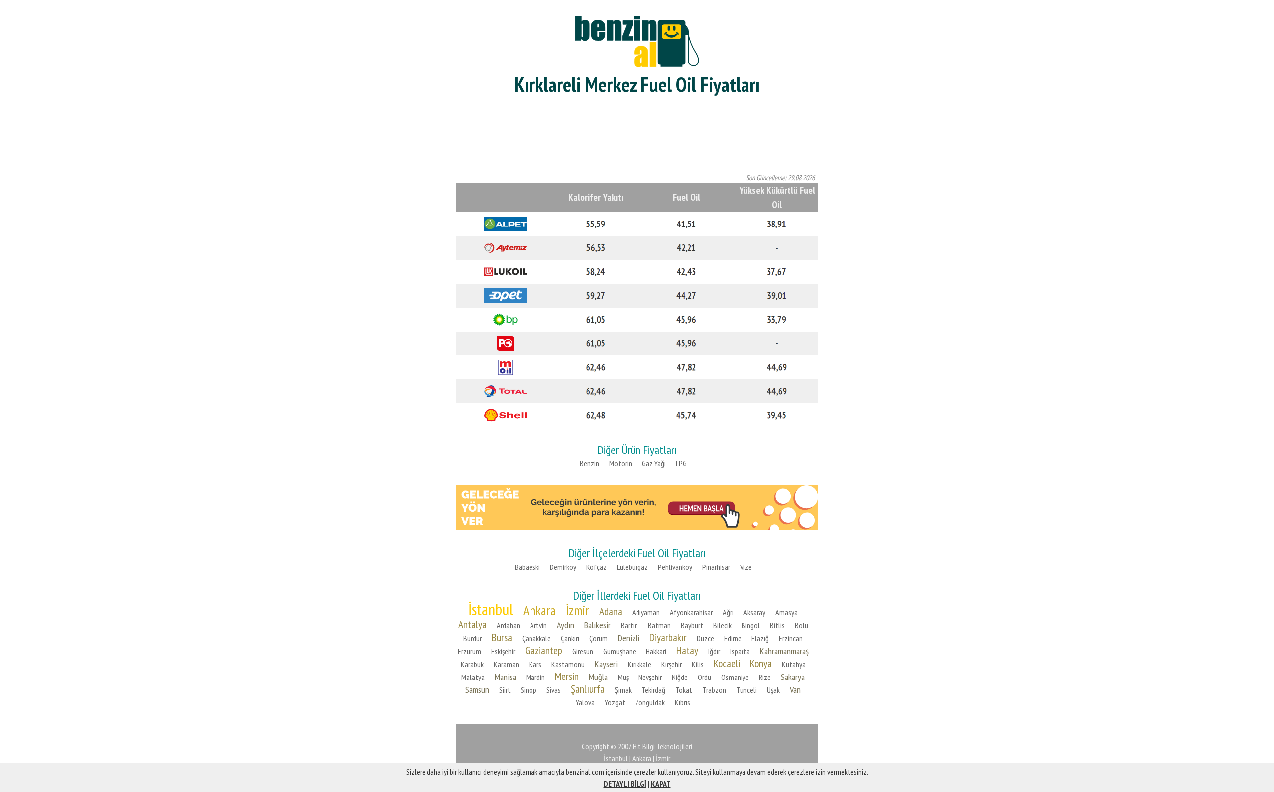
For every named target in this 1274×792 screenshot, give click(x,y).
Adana (610, 611)
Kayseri (606, 664)
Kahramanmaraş (784, 651)
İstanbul (490, 609)
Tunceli (746, 690)
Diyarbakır (668, 637)
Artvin (538, 625)
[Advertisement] (637, 134)
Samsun (477, 689)
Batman (659, 625)
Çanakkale (536, 638)
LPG (681, 463)
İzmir (577, 610)
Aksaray (754, 612)
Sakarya (793, 676)
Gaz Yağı (654, 463)
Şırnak (623, 690)
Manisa (505, 676)
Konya (761, 663)
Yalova (585, 702)
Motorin (620, 463)
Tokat (683, 690)
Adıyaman (646, 612)
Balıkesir (597, 625)
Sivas (553, 690)
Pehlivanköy (675, 567)
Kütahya (794, 664)
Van (795, 689)
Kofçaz (596, 567)
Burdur (472, 638)
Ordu (704, 677)
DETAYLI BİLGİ (625, 784)
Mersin (567, 676)
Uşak (773, 690)
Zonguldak (650, 702)
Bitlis (777, 625)
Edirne (733, 638)
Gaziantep (543, 650)
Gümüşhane (619, 651)
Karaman (506, 664)
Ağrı (728, 612)
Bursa (502, 637)
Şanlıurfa (588, 689)
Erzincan (791, 638)
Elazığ (760, 638)
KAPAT (661, 784)
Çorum (598, 638)
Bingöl (751, 625)
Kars (535, 664)
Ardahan (508, 625)
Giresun (582, 651)
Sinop (528, 690)
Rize (765, 677)
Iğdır (714, 651)
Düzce (705, 638)
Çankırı (570, 638)
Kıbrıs (682, 702)
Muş (623, 677)
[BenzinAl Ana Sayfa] (637, 40)
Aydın (565, 625)
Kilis (698, 664)
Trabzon (714, 690)
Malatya (473, 677)
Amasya (786, 612)
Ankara (539, 610)
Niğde (680, 677)
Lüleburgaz (632, 567)
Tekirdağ (653, 690)
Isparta (740, 651)
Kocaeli (727, 663)
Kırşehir (671, 664)
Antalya (472, 624)
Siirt (505, 690)
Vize (746, 567)
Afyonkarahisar (691, 612)
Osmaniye (735, 677)
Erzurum (469, 651)
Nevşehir (650, 677)
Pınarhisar (716, 567)
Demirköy (563, 567)
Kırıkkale (639, 664)
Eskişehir (503, 651)
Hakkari (656, 651)
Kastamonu (568, 664)
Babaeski (527, 567)
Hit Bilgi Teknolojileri (662, 746)
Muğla (598, 676)
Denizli (628, 638)
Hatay (687, 650)
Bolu (801, 625)
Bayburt (692, 625)
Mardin (535, 677)
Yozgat (615, 702)
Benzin (589, 463)
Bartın (629, 625)
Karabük (472, 664)
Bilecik (722, 625)
